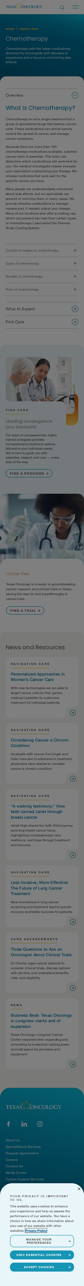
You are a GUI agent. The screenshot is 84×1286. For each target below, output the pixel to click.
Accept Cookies (39, 1267)
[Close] (79, 1188)
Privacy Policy (36, 1230)
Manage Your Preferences (39, 1241)
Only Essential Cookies (39, 1255)
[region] (42, 1234)
